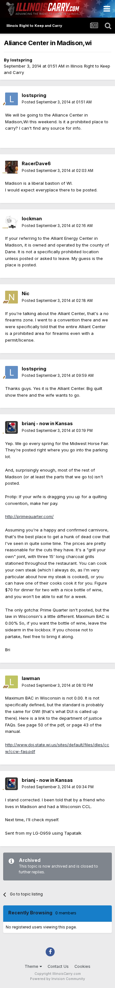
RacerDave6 (36, 163)
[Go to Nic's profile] (11, 297)
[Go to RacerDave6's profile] (11, 167)
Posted (57, 102)
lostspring (21, 59)
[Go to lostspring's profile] (11, 99)
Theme (32, 966)
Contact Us (58, 966)
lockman (32, 218)
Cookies (82, 966)
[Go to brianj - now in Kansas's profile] (11, 427)
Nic (25, 293)
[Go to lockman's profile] (11, 222)
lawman (31, 678)
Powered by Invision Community (57, 979)
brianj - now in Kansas (47, 423)
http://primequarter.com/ (29, 516)
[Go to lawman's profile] (11, 682)
